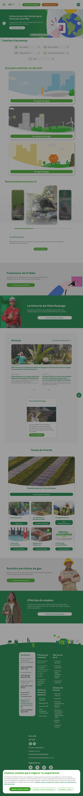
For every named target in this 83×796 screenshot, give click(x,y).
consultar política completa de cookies (47, 782)
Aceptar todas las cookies (20, 789)
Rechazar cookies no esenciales (43, 789)
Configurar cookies (65, 789)
